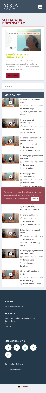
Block (24, 242)
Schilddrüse (25, 209)
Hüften (25, 284)
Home (7, 369)
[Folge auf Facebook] (8, 347)
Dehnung (26, 186)
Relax (30, 150)
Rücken (36, 150)
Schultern (31, 132)
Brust (24, 112)
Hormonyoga (36, 186)
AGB (6, 324)
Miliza (40, 112)
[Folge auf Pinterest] (16, 347)
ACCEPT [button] (35, 199)
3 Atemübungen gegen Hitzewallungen (17, 55)
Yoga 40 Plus (19, 61)
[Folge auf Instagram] (25, 347)
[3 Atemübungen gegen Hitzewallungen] (23, 40)
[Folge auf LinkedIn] (33, 347)
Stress (22, 114)
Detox (22, 245)
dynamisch (32, 112)
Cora (24, 132)
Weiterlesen (12, 75)
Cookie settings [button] (21, 198)
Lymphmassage (28, 263)
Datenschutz (10, 321)
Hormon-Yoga (28, 108)
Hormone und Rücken (29, 215)
